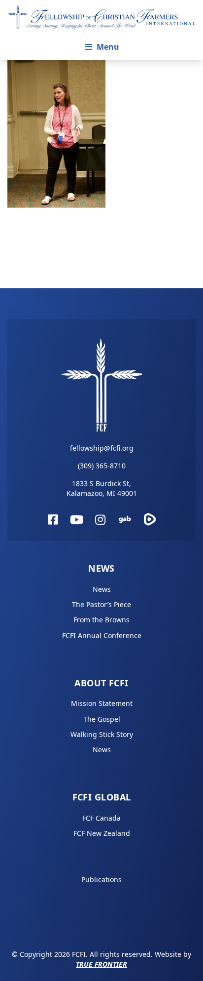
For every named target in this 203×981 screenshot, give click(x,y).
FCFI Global (101, 797)
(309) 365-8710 (102, 465)
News (101, 568)
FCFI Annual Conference (101, 635)
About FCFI (101, 683)
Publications (101, 879)
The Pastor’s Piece (101, 604)
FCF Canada (101, 818)
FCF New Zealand (101, 833)
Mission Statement (102, 703)
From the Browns (101, 619)
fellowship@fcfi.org (102, 448)
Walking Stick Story (101, 734)
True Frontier (101, 964)
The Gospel (101, 719)
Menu (108, 46)
